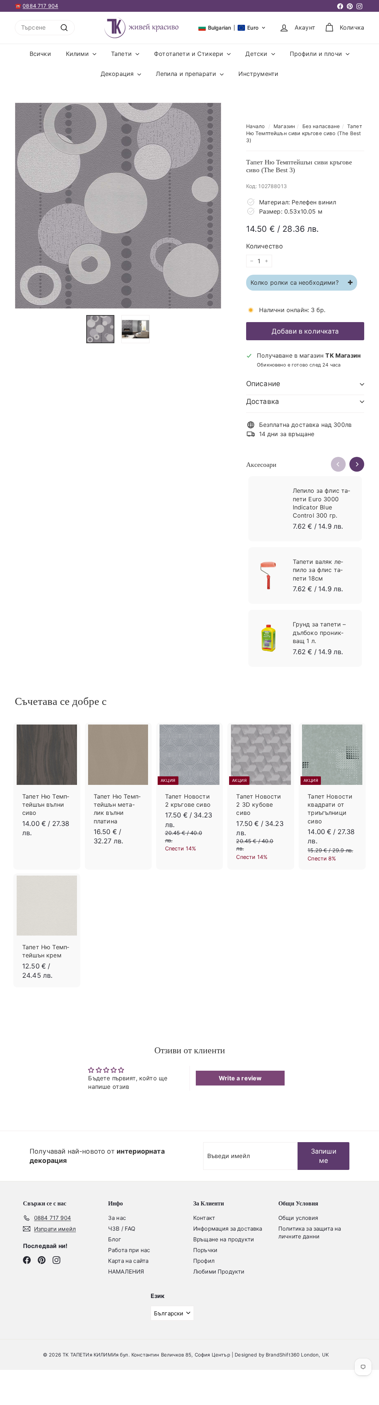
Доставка (262, 401)
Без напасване (321, 126)
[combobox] (45, 27)
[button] (232, 28)
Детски (257, 53)
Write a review (240, 1078)
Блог (114, 1239)
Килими (78, 53)
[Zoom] (118, 206)
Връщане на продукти (223, 1239)
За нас (117, 1217)
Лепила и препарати (187, 73)
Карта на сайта (128, 1260)
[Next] (356, 464)
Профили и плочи (317, 53)
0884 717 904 (40, 6)
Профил (204, 1260)
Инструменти (258, 73)
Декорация (118, 73)
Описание (263, 383)
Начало (255, 126)
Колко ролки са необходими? (296, 282)
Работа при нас (129, 1250)
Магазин (284, 126)
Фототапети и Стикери (189, 53)
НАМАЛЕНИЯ (126, 1271)
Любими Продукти (218, 1271)
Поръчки (205, 1250)
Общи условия (298, 1217)
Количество (264, 246)
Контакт (204, 1217)
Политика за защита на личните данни (309, 1232)
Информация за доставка (227, 1228)
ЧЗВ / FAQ (121, 1228)
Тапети (122, 53)
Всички (40, 53)
